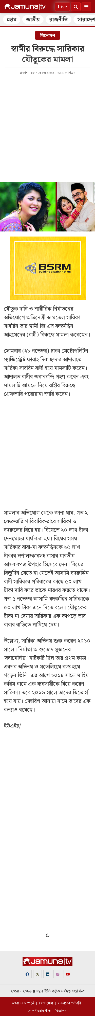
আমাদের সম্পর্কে (23, 1003)
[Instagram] (57, 974)
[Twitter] (37, 974)
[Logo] (25, 7)
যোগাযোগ (46, 1003)
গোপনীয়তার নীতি (39, 1010)
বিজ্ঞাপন (60, 1010)
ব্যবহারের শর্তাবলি (69, 1003)
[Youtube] (68, 974)
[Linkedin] (47, 974)
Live (62, 7)
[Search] (76, 7)
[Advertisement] (47, 128)
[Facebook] (27, 974)
